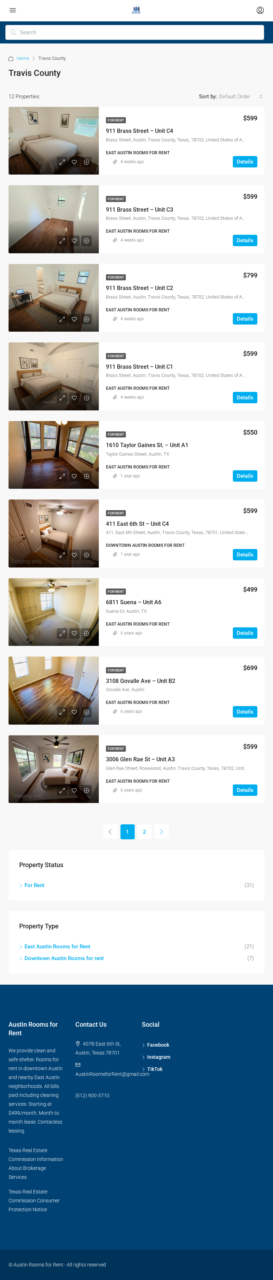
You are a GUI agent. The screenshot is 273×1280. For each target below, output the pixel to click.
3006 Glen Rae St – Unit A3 (140, 759)
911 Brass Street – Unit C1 (139, 366)
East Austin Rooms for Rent (57, 946)
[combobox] (241, 96)
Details (245, 162)
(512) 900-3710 (92, 1095)
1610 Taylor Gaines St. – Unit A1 (147, 445)
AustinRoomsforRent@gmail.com (112, 1074)
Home (23, 58)
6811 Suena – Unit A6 (133, 602)
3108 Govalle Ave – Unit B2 (140, 681)
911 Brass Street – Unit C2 (139, 288)
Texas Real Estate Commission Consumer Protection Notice (34, 1200)
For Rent (116, 120)
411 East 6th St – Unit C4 (137, 523)
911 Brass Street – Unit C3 (139, 209)
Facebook (158, 1045)
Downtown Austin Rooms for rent (64, 958)
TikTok (154, 1069)
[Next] (162, 831)
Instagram (158, 1057)
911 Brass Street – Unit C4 (139, 131)
